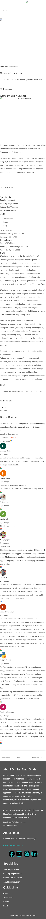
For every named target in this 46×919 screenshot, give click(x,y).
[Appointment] (33, 754)
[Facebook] (12, 854)
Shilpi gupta (5, 539)
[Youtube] (19, 854)
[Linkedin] (34, 854)
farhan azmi (4, 502)
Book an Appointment (13, 846)
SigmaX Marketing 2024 (28, 916)
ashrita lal (4, 519)
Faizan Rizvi (5, 577)
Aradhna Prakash (7, 712)
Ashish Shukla (6, 660)
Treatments (5, 758)
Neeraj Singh (5, 478)
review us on (5, 441)
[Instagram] (27, 854)
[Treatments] (2, 754)
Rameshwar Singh (7, 612)
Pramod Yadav (6, 451)
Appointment (37, 758)
